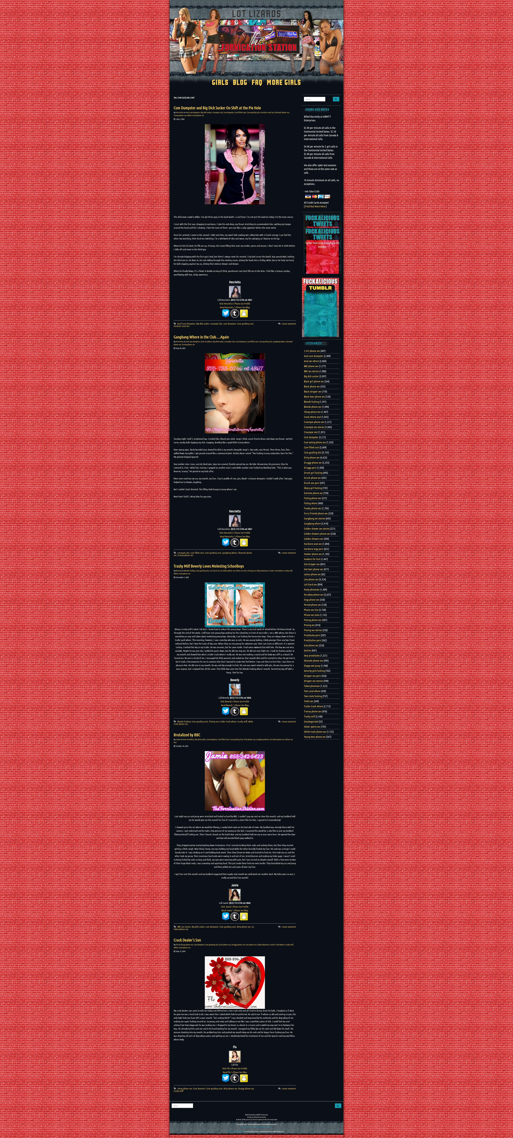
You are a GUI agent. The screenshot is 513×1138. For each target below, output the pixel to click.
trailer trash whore (228, 721)
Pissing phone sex (313, 620)
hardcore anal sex (181, 326)
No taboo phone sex (227, 570)
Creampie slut (217, 112)
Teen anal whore (312, 691)
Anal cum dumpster (193, 112)
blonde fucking (184, 721)
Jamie (178, 739)
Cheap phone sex (186, 944)
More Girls (284, 82)
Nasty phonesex (312, 589)
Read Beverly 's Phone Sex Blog (235, 705)
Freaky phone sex (312, 508)
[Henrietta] (235, 291)
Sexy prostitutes (312, 655)
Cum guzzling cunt (245, 323)
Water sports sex (312, 726)
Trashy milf (288, 570)
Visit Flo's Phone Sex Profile (234, 1068)
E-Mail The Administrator (236, 1131)
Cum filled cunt (240, 112)
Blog (240, 82)
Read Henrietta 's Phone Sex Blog (235, 307)
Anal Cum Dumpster (186, 323)
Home (243, 1127)
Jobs (270, 1127)
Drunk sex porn (311, 482)
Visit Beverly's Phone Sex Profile (235, 701)
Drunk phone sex (312, 477)
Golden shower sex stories (317, 528)
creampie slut (216, 323)
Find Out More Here (315, 206)
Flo (177, 944)
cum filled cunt (197, 552)
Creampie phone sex (314, 422)
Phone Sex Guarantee (261, 1127)
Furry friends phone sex (316, 513)
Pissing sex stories (313, 630)
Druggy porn (310, 467)
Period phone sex (312, 604)
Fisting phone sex (312, 498)
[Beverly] (235, 689)
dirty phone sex (243, 926)
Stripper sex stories (313, 680)
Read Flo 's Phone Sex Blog (235, 1072)
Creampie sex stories (314, 427)
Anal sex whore (206, 341)
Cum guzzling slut (253, 112)
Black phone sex (312, 386)
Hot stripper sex (312, 564)
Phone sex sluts (311, 614)
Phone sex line (241, 570)
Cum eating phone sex (315, 442)
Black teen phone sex (314, 396)
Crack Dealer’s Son (187, 939)
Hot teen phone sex (313, 569)
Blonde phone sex (312, 406)
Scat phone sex (311, 645)
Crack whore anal (312, 416)
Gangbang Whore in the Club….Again (201, 336)
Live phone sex (251, 944)
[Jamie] (235, 894)
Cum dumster (199, 1088)
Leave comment (289, 323)
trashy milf (242, 721)
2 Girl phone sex (312, 350)
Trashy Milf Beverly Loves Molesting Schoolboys (209, 566)
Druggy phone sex (238, 944)
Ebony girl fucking (313, 488)
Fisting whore (310, 503)
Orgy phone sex (311, 599)
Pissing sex (252, 570)
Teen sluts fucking (313, 696)
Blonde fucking (189, 570)
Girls (220, 82)
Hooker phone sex (313, 554)
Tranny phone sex (180, 115)
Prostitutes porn (312, 635)
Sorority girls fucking (314, 670)
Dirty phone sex (249, 739)
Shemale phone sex (282, 112)
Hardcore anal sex (267, 112)
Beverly (179, 570)
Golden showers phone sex (317, 533)
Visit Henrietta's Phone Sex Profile (234, 303)
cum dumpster (229, 323)
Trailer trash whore (276, 570)
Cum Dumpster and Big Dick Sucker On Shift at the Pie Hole (217, 107)
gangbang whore (229, 552)
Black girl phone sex (314, 381)
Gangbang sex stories (314, 518)
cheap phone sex (184, 1088)
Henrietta (179, 112)
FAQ (257, 82)
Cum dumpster (229, 112)
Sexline (307, 650)
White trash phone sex (195, 115)
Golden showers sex (313, 538)
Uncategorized (311, 721)
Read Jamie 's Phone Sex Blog (235, 910)
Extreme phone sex (313, 493)
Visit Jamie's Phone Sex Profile (234, 906)
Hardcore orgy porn (313, 548)
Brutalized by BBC (187, 734)
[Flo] (235, 1056)
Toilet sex (308, 701)
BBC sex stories (184, 926)
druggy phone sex (246, 1088)
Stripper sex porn (312, 675)
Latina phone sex (312, 574)
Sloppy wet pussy (312, 665)
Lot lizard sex (215, 570)
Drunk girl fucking (313, 472)
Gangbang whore (279, 341)
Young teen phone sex (315, 736)
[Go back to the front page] (256, 40)
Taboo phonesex (262, 570)
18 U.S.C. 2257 (250, 1127)
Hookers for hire (312, 559)
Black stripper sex (312, 391)
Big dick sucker (206, 112)
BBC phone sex (311, 366)
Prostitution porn (312, 640)
